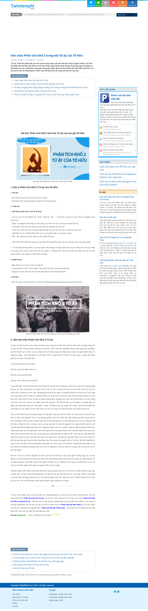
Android (98, 5)
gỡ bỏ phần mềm (115, 266)
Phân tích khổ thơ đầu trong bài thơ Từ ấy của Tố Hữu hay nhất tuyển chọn (46, 94)
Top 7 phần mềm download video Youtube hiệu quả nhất (86, 14)
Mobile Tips (122, 5)
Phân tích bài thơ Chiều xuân (53, 508)
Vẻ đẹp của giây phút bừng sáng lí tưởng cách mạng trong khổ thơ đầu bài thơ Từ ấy (50, 87)
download (22, 6)
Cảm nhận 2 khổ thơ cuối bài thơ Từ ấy (31, 80)
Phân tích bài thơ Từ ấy (33, 498)
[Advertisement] (74, 34)
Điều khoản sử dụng (20, 597)
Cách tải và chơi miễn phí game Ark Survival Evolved (118, 183)
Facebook (115, 592)
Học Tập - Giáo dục (17, 60)
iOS (105, 5)
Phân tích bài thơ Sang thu (113, 138)
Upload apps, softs (56, 600)
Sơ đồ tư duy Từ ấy (110, 127)
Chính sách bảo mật (20, 600)
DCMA (14, 603)
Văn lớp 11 (41, 60)
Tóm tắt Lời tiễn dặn (108, 217)
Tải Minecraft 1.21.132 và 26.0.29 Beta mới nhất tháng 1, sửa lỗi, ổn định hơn (44, 14)
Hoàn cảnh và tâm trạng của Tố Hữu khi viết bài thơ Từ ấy (39, 84)
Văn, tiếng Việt (30, 60)
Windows (91, 5)
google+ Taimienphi (118, 592)
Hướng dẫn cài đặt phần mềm (60, 594)
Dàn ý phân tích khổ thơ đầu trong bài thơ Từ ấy (35, 91)
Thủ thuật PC (132, 5)
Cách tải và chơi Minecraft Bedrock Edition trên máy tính (118, 176)
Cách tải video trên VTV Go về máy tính (117, 168)
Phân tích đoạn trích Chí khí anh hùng (118, 144)
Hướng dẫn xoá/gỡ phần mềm (60, 597)
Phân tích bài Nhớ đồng (71, 504)
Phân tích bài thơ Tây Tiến (113, 150)
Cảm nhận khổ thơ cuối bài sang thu (117, 132)
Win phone (113, 5)
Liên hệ (15, 606)
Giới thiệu (16, 594)
